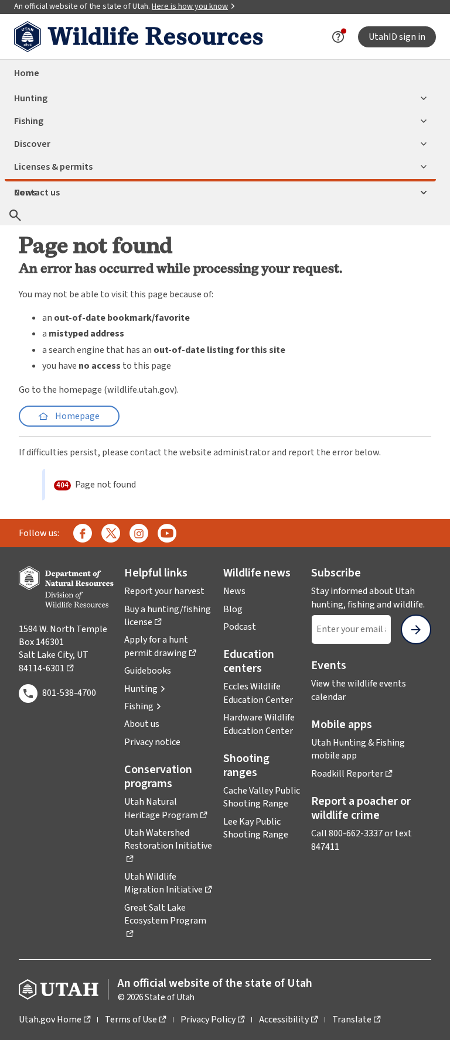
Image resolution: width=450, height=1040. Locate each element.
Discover (32, 144)
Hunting (30, 98)
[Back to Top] (426, 1017)
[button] (145, 688)
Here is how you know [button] (194, 6)
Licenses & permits (53, 166)
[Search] (15, 214)
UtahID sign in (397, 36)
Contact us (37, 192)
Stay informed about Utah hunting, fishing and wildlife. (371, 597)
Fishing (28, 121)
